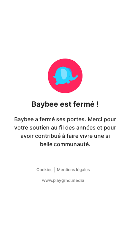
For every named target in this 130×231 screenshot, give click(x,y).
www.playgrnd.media (63, 180)
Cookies (44, 169)
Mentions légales (73, 169)
